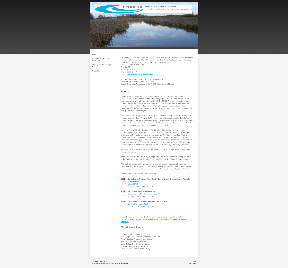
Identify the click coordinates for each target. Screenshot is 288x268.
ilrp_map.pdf (133, 184)
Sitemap (102, 261)
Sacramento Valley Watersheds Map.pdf (143, 194)
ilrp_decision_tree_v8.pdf (138, 204)
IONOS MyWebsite (121, 263)
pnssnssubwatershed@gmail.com (139, 74)
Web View (192, 263)
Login (194, 261)
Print (96, 261)
